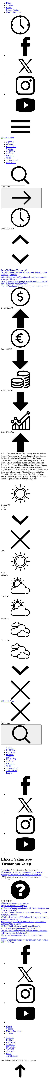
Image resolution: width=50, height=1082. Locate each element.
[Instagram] (25, 94)
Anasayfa (5, 870)
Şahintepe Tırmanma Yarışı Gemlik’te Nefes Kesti (21, 875)
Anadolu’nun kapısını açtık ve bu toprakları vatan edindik (24, 286)
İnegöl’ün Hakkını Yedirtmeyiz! (14, 270)
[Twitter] (25, 75)
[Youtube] (25, 114)
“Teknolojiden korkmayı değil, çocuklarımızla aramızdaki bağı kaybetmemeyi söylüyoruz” (24, 282)
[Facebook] (25, 55)
